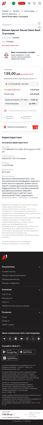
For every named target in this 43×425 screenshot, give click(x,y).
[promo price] (14, 414)
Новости (5, 302)
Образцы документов (10, 279)
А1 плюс (21, 3)
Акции (4, 317)
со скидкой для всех (12, 90)
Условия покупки (8, 272)
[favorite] (34, 3)
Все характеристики (10, 45)
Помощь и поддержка (10, 283)
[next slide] (6, 24)
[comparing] (39, 3)
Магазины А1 (7, 298)
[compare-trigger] (39, 27)
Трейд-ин (5, 321)
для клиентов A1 (27, 74)
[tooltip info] (36, 104)
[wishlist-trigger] (39, 23)
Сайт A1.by (6, 294)
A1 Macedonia (17, 421)
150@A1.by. (11, 392)
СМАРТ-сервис (8, 325)
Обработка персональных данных (15, 306)
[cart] (29, 3)
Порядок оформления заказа (13, 275)
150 (8, 388)
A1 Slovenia (27, 421)
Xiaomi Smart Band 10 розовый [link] (15, 17)
